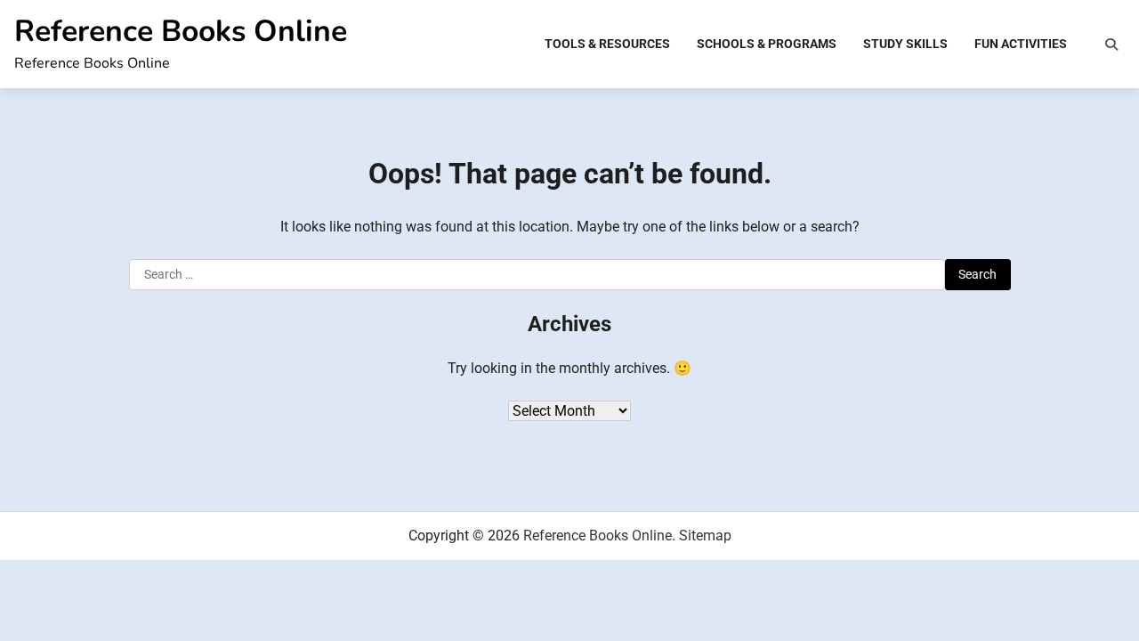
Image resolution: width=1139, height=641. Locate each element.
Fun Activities (1020, 44)
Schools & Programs (766, 44)
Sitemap (705, 535)
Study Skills (905, 44)
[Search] (1111, 44)
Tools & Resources (607, 44)
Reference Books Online (180, 31)
